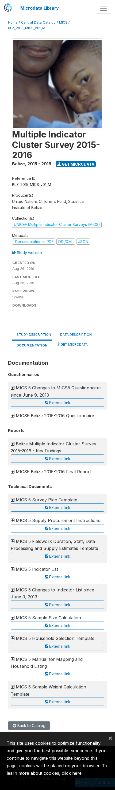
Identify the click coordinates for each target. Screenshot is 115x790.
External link (59, 402)
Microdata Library (39, 8)
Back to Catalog (30, 725)
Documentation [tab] (32, 345)
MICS (63, 22)
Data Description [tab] (76, 335)
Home (13, 22)
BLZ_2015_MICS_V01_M (26, 28)
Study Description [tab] (34, 335)
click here (72, 773)
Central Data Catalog (38, 22)
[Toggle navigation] (103, 8)
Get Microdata (77, 164)
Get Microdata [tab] (74, 344)
